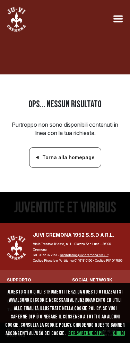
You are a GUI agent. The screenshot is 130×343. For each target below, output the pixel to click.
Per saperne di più (86, 333)
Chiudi (119, 333)
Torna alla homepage (68, 157)
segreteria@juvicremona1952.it (84, 255)
